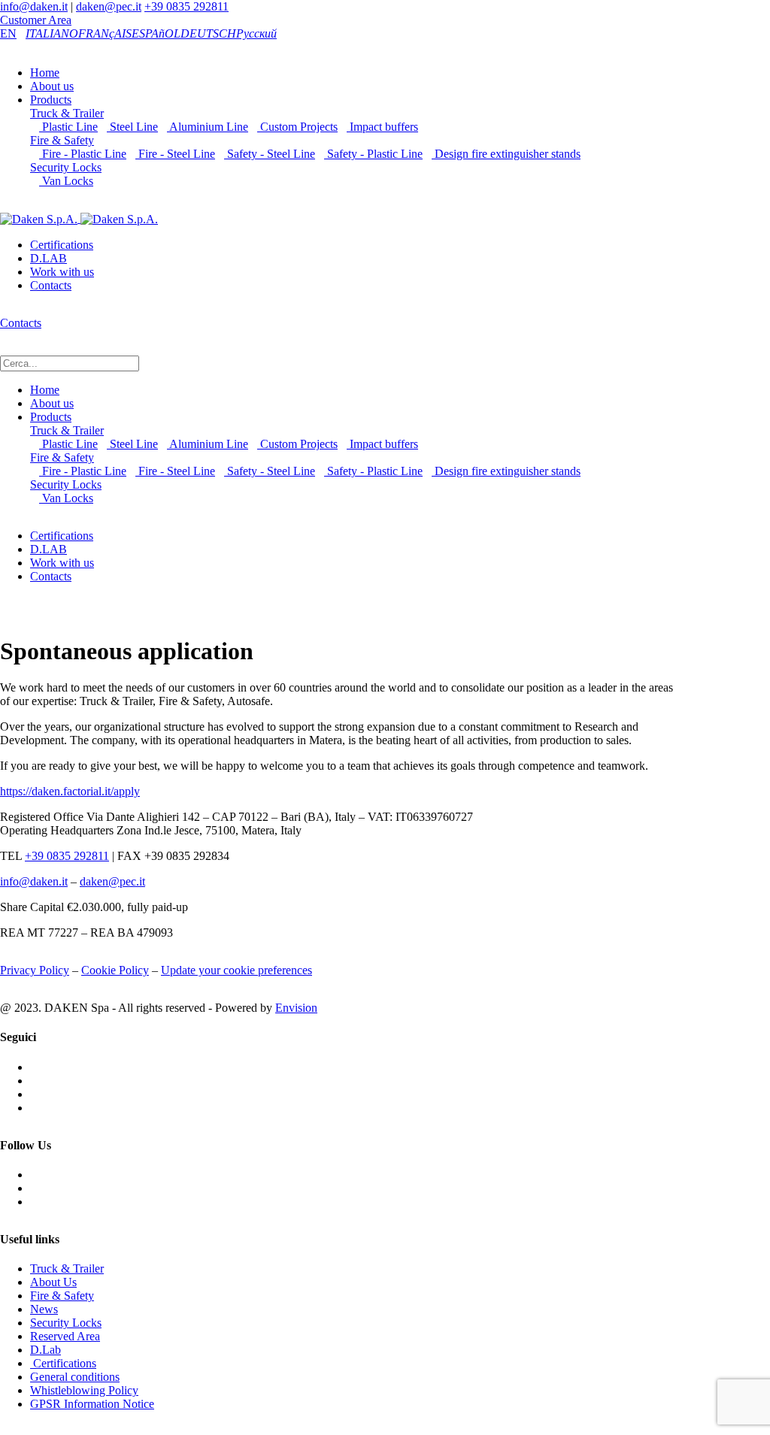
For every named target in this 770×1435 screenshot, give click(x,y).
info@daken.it (34, 6)
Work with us (62, 271)
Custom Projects (297, 126)
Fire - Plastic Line (82, 153)
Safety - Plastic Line (373, 153)
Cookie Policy (115, 970)
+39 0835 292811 (186, 6)
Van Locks (66, 180)
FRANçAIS (105, 33)
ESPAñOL (156, 33)
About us (52, 86)
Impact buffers (382, 126)
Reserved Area (65, 1336)
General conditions (75, 1376)
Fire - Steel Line (175, 153)
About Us (53, 1282)
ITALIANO (52, 33)
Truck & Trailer (67, 113)
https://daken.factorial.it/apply (70, 791)
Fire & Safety (62, 140)
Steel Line (132, 126)
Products (50, 99)
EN (8, 33)
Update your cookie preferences (236, 970)
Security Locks (66, 167)
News (44, 1309)
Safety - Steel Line (269, 153)
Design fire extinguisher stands (506, 153)
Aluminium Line (207, 126)
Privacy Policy (34, 970)
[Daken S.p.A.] (79, 218)
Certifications (61, 244)
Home (44, 72)
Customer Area (35, 20)
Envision (296, 1007)
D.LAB (48, 258)
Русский (256, 33)
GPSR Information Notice (92, 1403)
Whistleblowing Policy (84, 1390)
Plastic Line (68, 126)
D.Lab (45, 1349)
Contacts (50, 285)
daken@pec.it (108, 6)
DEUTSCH (208, 33)
